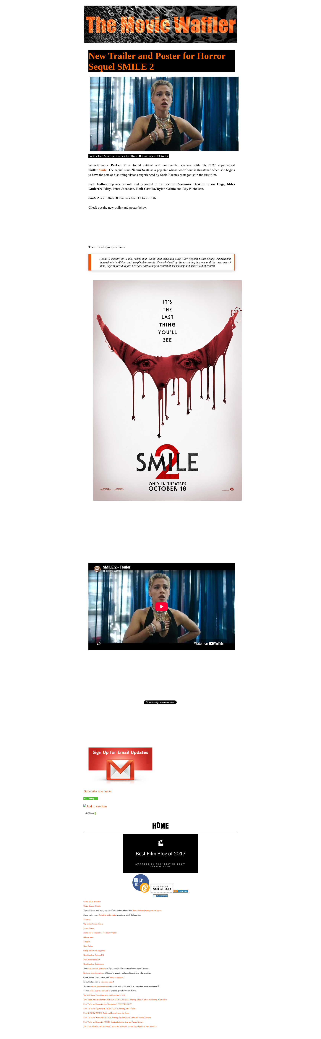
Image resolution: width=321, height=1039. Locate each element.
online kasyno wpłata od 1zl (100, 991)
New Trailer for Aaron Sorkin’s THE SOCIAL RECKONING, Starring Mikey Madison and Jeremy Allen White (125, 1000)
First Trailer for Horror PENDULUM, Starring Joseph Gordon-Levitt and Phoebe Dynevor (117, 1018)
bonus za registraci (117, 977)
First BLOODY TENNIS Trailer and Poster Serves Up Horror (106, 1013)
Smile (102, 170)
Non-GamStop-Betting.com (93, 964)
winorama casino (107, 982)
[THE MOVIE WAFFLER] (90, 799)
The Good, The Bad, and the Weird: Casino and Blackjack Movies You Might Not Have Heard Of (120, 1026)
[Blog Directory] (180, 891)
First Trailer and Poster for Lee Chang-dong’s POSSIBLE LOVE (107, 1004)
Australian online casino (108, 915)
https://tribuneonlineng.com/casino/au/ (147, 910)
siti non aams (88, 937)
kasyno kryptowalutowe (100, 986)
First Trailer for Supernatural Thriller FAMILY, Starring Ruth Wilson (109, 1009)
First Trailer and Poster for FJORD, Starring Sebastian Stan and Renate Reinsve (113, 1022)
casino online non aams (92, 902)
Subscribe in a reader (98, 791)
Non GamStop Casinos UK (93, 955)
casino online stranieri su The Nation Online (99, 933)
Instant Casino (88, 928)
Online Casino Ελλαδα (91, 906)
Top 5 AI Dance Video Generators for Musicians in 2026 (104, 995)
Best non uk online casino (93, 973)
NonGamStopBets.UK (91, 960)
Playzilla (86, 942)
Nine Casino (88, 946)
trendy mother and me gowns (94, 951)
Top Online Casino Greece (93, 924)
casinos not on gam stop (96, 968)
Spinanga (86, 919)
